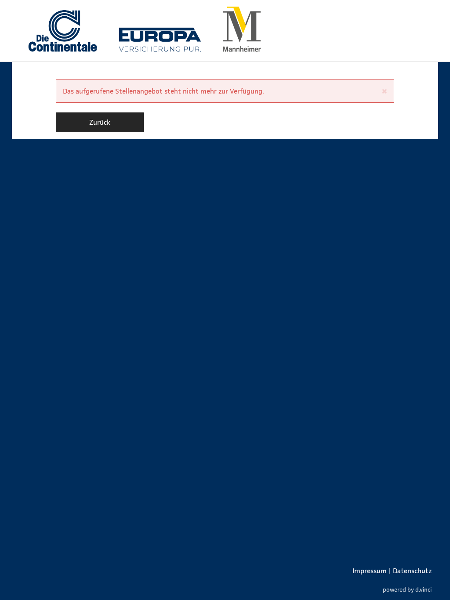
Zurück (99, 122)
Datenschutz (412, 570)
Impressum (369, 570)
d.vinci (423, 589)
